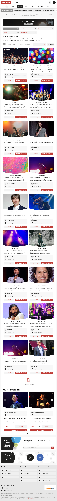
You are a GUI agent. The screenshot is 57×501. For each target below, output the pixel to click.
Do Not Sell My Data (33, 499)
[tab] (28, 433)
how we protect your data (32, 445)
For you (48, 6)
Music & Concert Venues (20, 10)
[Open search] (50, 2)
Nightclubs (46, 10)
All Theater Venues (7, 10)
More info (9, 80)
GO (53, 447)
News (33, 6)
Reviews (40, 6)
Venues (20, 6)
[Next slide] (52, 400)
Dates (26, 6)
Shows (12, 6)
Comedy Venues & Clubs (34, 10)
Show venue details (29, 23)
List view (50, 44)
